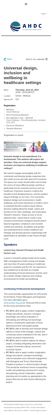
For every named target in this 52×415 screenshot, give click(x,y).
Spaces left (8, 99)
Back (9, 59)
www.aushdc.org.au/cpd (14, 303)
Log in (43, 13)
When (6, 90)
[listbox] (37, 59)
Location (7, 96)
